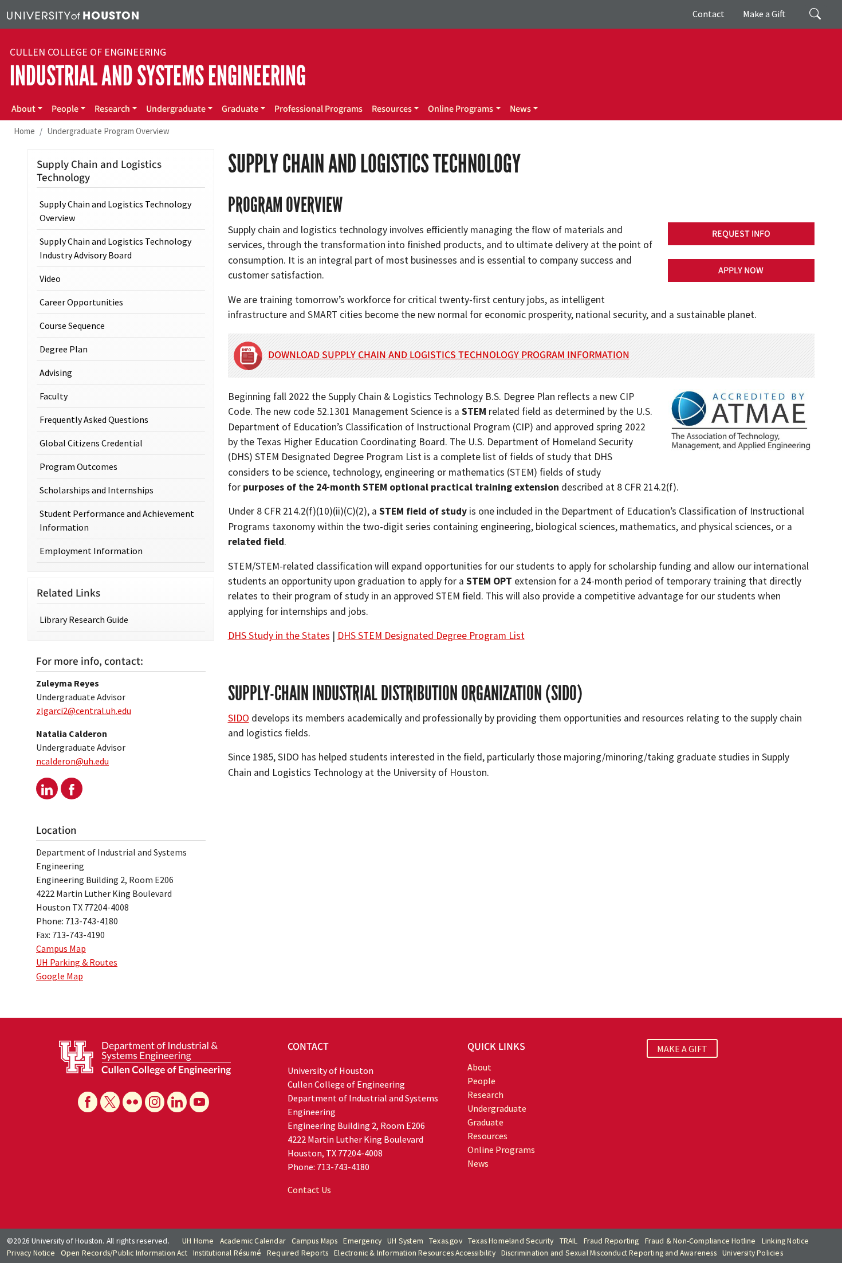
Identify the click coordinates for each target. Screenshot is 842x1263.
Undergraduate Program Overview (108, 130)
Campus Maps (314, 1241)
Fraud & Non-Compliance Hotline (700, 1241)
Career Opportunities (81, 302)
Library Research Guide (84, 619)
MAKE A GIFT (682, 1048)
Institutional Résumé (227, 1253)
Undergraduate (176, 109)
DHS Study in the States (279, 635)
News (520, 109)
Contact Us (309, 1189)
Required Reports (297, 1253)
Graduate (240, 109)
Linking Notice (785, 1241)
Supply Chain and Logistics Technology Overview (115, 210)
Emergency (362, 1241)
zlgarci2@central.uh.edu (83, 710)
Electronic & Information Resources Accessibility (414, 1253)
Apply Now (741, 270)
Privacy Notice (31, 1253)
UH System (405, 1241)
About (23, 109)
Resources (392, 109)
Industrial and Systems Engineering (158, 76)
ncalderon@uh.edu (72, 761)
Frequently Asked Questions (94, 419)
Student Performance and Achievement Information (117, 520)
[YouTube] (199, 1102)
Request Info (741, 234)
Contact (709, 13)
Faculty (54, 396)
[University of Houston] (73, 14)
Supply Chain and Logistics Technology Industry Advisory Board (115, 248)
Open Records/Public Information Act (124, 1253)
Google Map (59, 976)
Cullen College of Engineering (88, 52)
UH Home (198, 1241)
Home (24, 130)
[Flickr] (132, 1102)
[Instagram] (154, 1102)
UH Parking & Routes (76, 962)
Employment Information (91, 550)
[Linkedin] (177, 1102)
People (65, 109)
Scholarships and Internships (97, 490)
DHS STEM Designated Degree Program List (431, 635)
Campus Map (61, 948)
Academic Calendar (253, 1241)
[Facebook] (87, 1102)
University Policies (752, 1253)
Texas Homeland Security (511, 1241)
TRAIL (569, 1241)
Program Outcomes (78, 466)
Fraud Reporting (611, 1241)
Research (112, 109)
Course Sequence (72, 325)
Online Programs (460, 109)
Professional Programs (318, 109)
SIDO (238, 718)
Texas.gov (445, 1241)
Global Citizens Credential (91, 443)
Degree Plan (64, 349)
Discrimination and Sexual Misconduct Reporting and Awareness (609, 1253)
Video (50, 278)
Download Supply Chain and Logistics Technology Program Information (448, 355)
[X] (110, 1102)
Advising (56, 372)
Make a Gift (764, 13)
